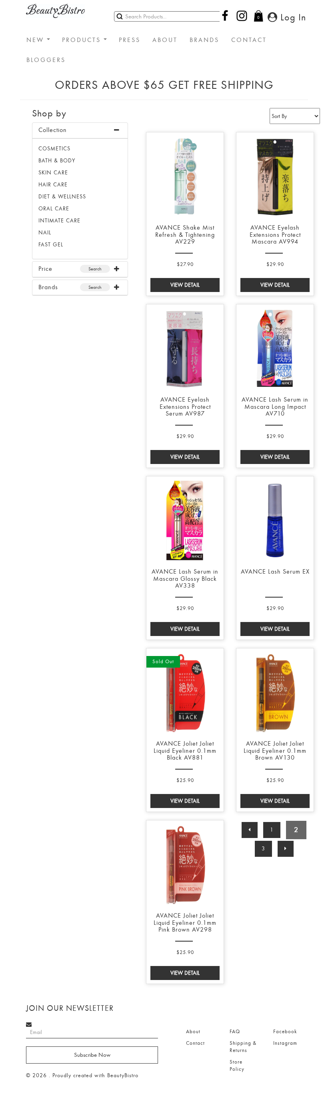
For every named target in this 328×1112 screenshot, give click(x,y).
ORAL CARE (53, 208)
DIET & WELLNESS (62, 196)
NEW (36, 40)
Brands (48, 287)
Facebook (285, 1031)
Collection (52, 130)
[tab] (80, 130)
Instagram (285, 1043)
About (193, 1031)
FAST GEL (50, 244)
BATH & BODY (56, 160)
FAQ (235, 1031)
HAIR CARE (53, 184)
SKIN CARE (53, 172)
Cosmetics (54, 148)
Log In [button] (292, 17)
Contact (195, 1043)
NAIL (44, 232)
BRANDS (204, 40)
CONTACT (249, 40)
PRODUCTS (83, 40)
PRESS (129, 40)
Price (45, 268)
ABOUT (165, 40)
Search (95, 269)
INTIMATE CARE (59, 220)
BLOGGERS (46, 60)
